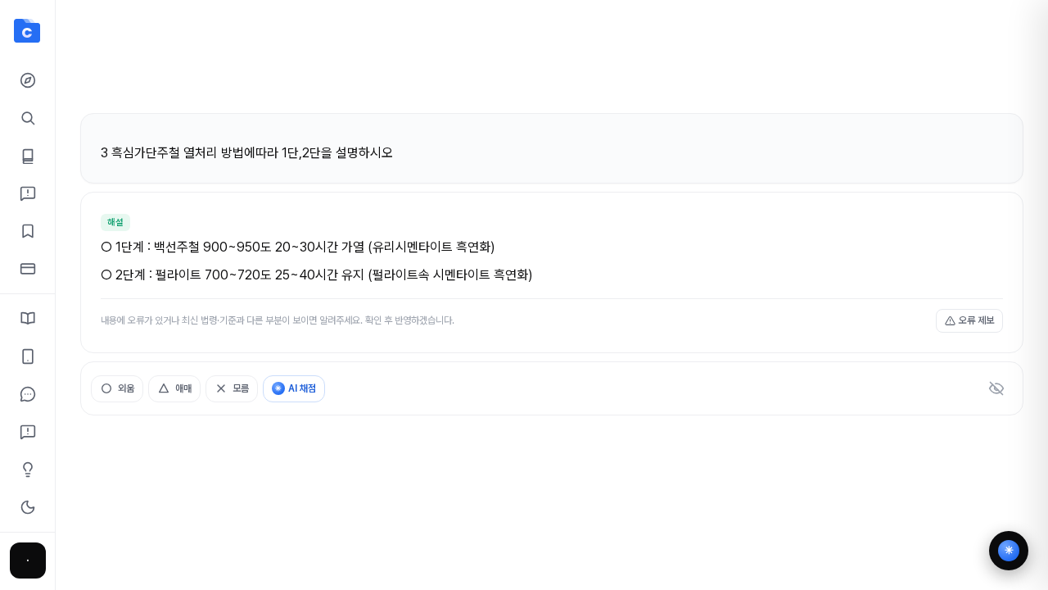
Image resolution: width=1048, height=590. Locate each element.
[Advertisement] (551, 64)
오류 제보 (976, 320)
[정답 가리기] (996, 388)
